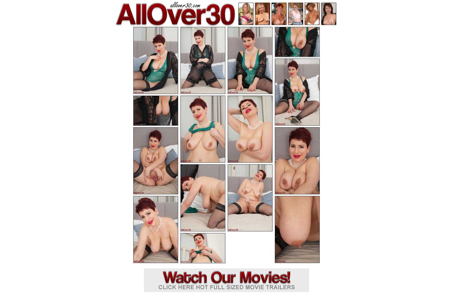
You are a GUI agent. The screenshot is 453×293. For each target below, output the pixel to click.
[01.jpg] (155, 60)
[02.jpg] (202, 60)
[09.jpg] (155, 160)
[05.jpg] (297, 92)
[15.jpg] (202, 248)
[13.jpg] (155, 229)
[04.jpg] (297, 42)
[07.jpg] (202, 129)
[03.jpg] (250, 60)
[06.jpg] (155, 111)
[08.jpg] (250, 129)
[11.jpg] (202, 197)
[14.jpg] (297, 229)
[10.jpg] (297, 160)
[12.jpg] (250, 197)
